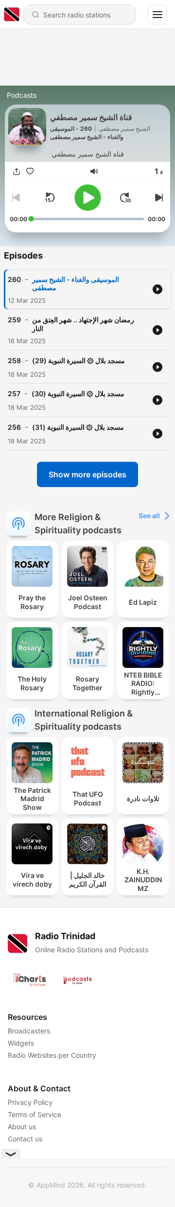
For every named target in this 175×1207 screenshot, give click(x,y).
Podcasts (21, 95)
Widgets (21, 1043)
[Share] (16, 172)
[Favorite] (30, 172)
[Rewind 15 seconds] (49, 197)
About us (22, 1126)
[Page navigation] (157, 14)
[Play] (87, 197)
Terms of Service (34, 1114)
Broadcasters (29, 1031)
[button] (94, 171)
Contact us (25, 1139)
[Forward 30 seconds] (125, 197)
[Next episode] (157, 197)
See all (149, 515)
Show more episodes (87, 474)
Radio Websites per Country (52, 1055)
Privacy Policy (30, 1102)
